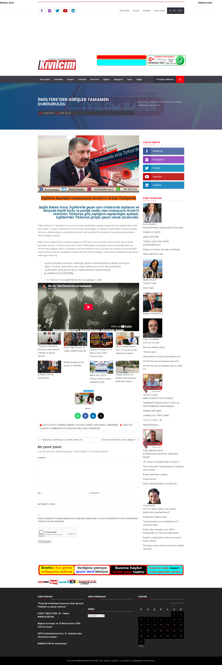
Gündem (58, 79)
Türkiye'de (94, 428)
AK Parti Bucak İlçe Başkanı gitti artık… (161, 361)
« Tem (141, 646)
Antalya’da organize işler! (155, 517)
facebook (158, 151)
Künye (136, 10)
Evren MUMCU (150, 224)
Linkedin (157, 185)
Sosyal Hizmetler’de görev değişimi (118, 439)
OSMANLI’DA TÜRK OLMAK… (156, 415)
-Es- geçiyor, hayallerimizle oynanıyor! (161, 462)
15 (174, 625)
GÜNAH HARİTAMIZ (152, 411)
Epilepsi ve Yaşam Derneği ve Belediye (161, 249)
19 (154, 630)
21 (167, 630)
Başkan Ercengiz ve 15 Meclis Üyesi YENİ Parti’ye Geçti (101, 353)
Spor (129, 79)
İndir (98, 398)
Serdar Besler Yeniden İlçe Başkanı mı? (162, 356)
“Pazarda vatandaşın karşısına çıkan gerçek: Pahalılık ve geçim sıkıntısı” (61, 605)
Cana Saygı (148, 288)
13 (161, 625)
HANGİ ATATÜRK (151, 237)
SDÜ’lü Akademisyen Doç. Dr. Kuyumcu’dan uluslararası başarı (126, 349)
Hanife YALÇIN (150, 280)
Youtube (157, 176)
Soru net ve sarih (151, 342)
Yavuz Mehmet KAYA (153, 450)
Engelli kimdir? (150, 479)
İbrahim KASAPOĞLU (153, 313)
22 (174, 630)
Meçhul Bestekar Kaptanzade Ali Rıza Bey (163, 227)
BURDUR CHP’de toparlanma (52, 643)
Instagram (158, 159)
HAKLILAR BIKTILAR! (153, 254)
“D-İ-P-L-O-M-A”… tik (152, 420)
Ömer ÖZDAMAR (151, 339)
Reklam (147, 10)
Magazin (118, 79)
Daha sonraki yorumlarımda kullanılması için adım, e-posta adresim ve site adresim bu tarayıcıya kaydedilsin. (88, 520)
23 (181, 630)
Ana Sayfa (124, 10)
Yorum (42, 458)
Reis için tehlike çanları (154, 347)
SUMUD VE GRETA (151, 232)
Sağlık (89, 424)
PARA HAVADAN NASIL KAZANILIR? (160, 484)
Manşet (71, 424)
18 (148, 630)
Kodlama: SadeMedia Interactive (138, 660)
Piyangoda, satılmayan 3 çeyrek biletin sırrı (62, 439)
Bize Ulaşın (160, 10)
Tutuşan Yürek (149, 283)
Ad (40, 493)
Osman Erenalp (150, 395)
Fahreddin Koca (59, 428)
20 (161, 630)
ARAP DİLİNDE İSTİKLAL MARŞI (158, 398)
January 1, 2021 (94, 280)
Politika (82, 79)
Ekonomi (94, 79)
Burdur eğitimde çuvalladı (155, 474)
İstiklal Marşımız (150, 425)
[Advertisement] (111, 33)
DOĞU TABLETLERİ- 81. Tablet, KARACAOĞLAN (54, 615)
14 (167, 625)
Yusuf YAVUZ (149, 505)
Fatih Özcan (65, 113)
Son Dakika (100, 424)
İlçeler (70, 79)
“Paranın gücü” (150, 352)
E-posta (95, 493)
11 (148, 625)
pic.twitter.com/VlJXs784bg (58, 273)
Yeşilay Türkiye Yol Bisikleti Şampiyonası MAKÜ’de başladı (126, 378)
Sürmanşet (113, 424)
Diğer (139, 79)
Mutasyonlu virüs (79, 428)
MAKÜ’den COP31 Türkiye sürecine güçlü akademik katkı (100, 378)
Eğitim (106, 79)
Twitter (156, 168)
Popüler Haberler (165, 79)
